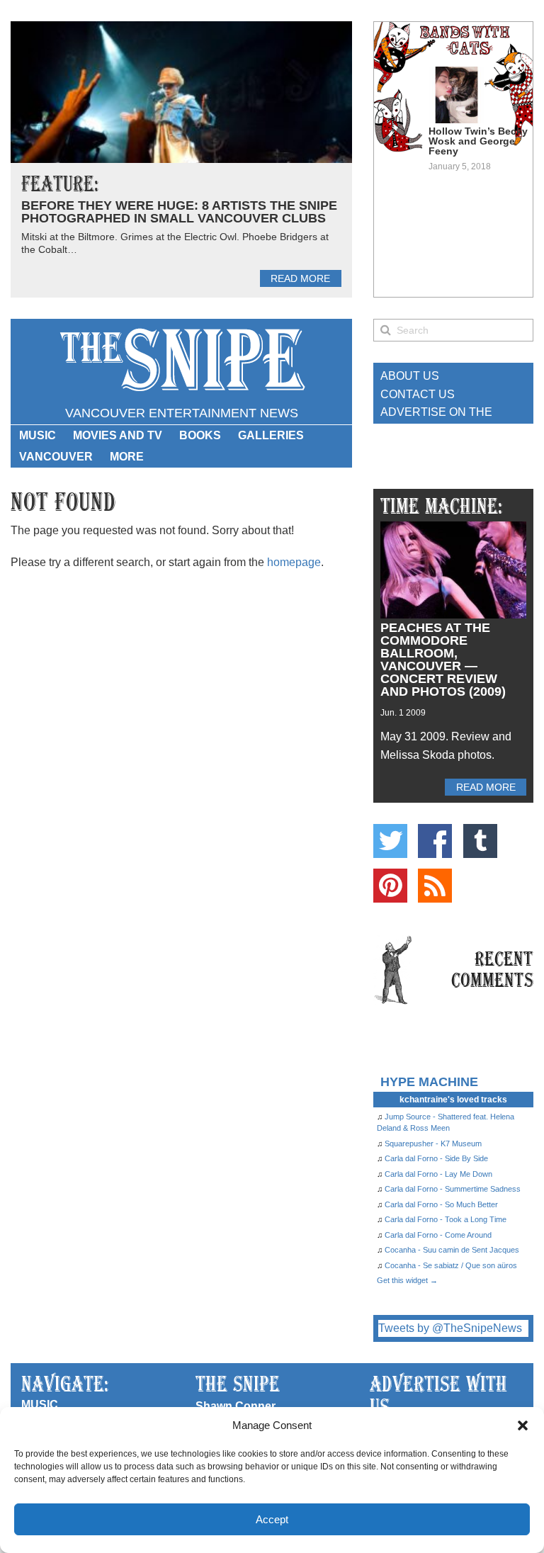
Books (200, 435)
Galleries (271, 435)
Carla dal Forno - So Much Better (441, 1204)
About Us (409, 376)
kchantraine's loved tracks (453, 1100)
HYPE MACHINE (429, 1081)
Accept (272, 1519)
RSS (435, 886)
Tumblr (480, 841)
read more (300, 278)
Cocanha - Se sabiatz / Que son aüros (451, 1265)
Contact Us (417, 394)
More (127, 457)
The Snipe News (181, 360)
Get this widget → (407, 1280)
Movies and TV (117, 435)
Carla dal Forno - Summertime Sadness (453, 1189)
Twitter (390, 841)
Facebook (435, 841)
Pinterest (390, 886)
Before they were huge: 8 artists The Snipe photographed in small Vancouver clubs (179, 212)
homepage (294, 562)
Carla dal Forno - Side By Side (436, 1158)
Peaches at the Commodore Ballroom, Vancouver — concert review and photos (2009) (443, 659)
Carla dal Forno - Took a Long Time (445, 1219)
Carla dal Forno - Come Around (438, 1235)
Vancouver (56, 457)
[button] (523, 1425)
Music (37, 435)
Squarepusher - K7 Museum (433, 1143)
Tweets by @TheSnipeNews (450, 1328)
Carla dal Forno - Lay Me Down (438, 1174)
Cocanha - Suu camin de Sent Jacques (452, 1250)
